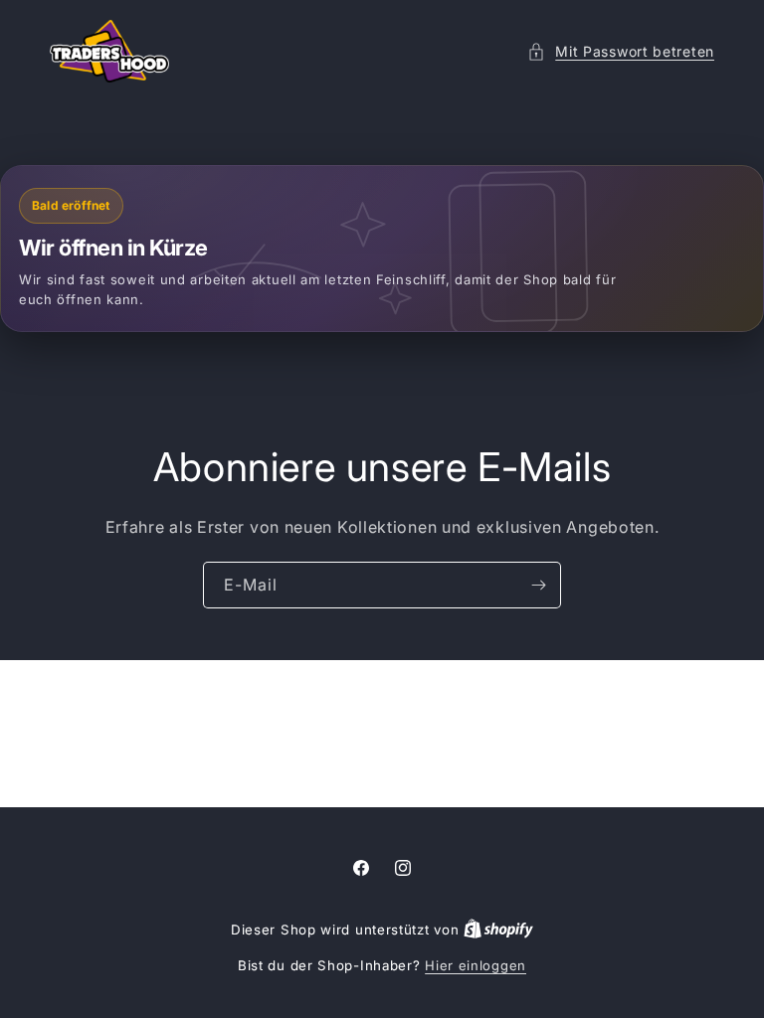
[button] (620, 51)
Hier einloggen (475, 965)
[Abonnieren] (538, 585)
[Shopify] (498, 929)
